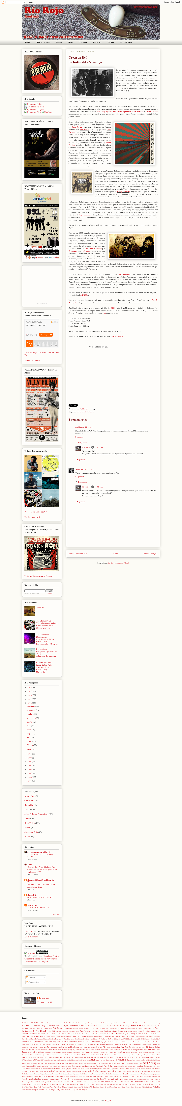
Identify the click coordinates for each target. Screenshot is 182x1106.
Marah (89, 1060)
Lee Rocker (105, 1055)
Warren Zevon (104, 1087)
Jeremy (82, 1050)
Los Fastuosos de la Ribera (80, 1057)
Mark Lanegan (96, 1060)
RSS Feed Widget (42, 304)
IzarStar (120, 1046)
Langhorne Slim (45, 1055)
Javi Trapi (69, 1050)
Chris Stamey (47, 1034)
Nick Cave (29, 1066)
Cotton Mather (111, 1034)
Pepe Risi (152, 1066)
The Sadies (70, 1084)
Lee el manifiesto (31, 936)
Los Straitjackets (132, 1057)
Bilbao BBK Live (138, 1025)
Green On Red (82, 411)
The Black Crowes (67, 1079)
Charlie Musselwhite (110, 1031)
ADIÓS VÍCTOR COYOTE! (38, 907)
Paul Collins (128, 1066)
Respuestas (82, 442)
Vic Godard (84, 1087)
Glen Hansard (46, 1044)
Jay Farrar (76, 1049)
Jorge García (80, 469)
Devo (23, 1039)
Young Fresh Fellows (63, 1089)
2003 (30, 781)
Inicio (27, 42)
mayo (29, 733)
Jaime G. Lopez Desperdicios (36, 814)
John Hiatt (143, 1049)
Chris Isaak (156, 1031)
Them (27, 1087)
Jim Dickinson (124, 274)
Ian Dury (47, 1047)
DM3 (153, 1034)
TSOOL (128, 1076)
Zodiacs (78, 1089)
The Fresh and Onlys (140, 1079)
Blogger (108, 1100)
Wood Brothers (26, 1090)
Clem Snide (82, 1034)
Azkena (25, 1025)
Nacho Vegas (131, 1063)
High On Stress (143, 1044)
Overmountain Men (78, 1066)
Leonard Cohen (114, 1055)
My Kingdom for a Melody (39, 851)
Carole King (90, 1031)
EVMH (125, 1039)
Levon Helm (123, 1055)
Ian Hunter (54, 1047)
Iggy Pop (61, 1047)
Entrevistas (97, 42)
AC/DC (32, 1023)
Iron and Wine (101, 1047)
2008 (30, 761)
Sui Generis (86, 1076)
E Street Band (118, 1039)
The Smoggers (96, 1084)
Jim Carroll (109, 1050)
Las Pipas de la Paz (63, 1055)
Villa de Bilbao (126, 42)
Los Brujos (31, 1057)
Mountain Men (60, 1063)
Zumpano (84, 1090)
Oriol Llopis (67, 1066)
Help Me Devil (133, 1044)
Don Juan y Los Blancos (90, 1039)
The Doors (100, 1079)
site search (28, 593)
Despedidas (28, 805)
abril (29, 737)
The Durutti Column (127, 1079)
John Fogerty (135, 1049)
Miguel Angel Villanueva (30, 1063)
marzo (29, 741)
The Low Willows (136, 1082)
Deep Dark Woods (146, 1036)
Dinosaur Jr (59, 1039)
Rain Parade (137, 111)
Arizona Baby (154, 1022)
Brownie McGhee (148, 1028)
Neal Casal (138, 1063)
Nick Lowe (37, 1066)
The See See (87, 1084)
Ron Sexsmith (83, 1071)
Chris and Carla (57, 1034)
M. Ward (37, 1060)
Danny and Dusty (61, 1036)
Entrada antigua (150, 553)
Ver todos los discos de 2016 (35, 511)
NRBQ (124, 1063)
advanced (50, 593)
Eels (129, 1039)
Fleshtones (96, 1041)
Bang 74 (44, 1026)
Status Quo (25, 1076)
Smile (108, 1074)
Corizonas (103, 1034)
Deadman (138, 1036)
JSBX (148, 1047)
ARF (112, 307)
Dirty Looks (70, 1039)
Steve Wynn (77, 126)
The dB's (151, 1084)
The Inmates (83, 1082)
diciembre (31, 706)
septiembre (31, 718)
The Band (35, 1079)
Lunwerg (31, 1060)
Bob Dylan (57, 1028)
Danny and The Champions (78, 1036)
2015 (30, 691)
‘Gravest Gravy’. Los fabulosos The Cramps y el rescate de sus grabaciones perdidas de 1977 (42, 869)
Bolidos (80, 1028)
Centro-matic (98, 1031)
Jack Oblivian (26, 1049)
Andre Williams (122, 1023)
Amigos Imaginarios (89, 1023)
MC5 (42, 1060)
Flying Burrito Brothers (108, 1042)
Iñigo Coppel (129, 1047)
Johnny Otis (48, 1052)
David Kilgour (114, 1036)
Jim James (116, 1050)
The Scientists (78, 1084)
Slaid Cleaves (84, 1074)
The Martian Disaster (150, 1082)
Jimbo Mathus (125, 1049)
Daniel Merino (40, 1036)
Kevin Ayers (130, 1052)
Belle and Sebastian (100, 1026)
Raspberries (98, 1069)
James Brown (43, 1050)
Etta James (30, 1042)
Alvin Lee (79, 1023)
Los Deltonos (57, 1057)
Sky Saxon (76, 1074)
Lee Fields (82, 1055)
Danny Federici (51, 1036)
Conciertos (83, 42)
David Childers (103, 1036)
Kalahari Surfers (100, 1052)
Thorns (31, 1087)
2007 (30, 765)
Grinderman (93, 1044)
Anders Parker (101, 1023)
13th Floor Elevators (93, 248)
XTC (43, 1090)
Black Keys (36, 1028)
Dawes (123, 1036)
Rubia (90, 1071)
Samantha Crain (147, 1071)
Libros (27, 818)
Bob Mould (67, 1028)
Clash (76, 1034)
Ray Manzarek (85, 214)
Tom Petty (38, 1087)
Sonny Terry (140, 1074)
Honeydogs (151, 1044)
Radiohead (81, 1069)
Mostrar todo (55, 914)
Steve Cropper (33, 1076)
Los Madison (94, 1057)
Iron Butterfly (92, 1047)
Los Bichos (153, 1055)
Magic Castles (48, 1060)
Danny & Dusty (123, 191)
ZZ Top (72, 1089)
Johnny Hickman (38, 1052)
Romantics (75, 1071)
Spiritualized (148, 1074)
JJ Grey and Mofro (139, 1047)
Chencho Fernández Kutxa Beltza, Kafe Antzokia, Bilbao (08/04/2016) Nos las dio (44, 667)
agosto (30, 721)
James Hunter (52, 1049)
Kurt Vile (29, 1055)
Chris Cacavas (148, 1031)
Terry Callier (135, 1076)
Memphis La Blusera (153, 1060)
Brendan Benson (119, 1028)
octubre (30, 714)
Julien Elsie (76, 1052)
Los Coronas (48, 1057)
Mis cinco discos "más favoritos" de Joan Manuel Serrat (41, 885)
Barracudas (51, 1026)
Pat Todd (93, 1066)
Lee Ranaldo (97, 1055)
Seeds (60, 1074)
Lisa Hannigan (139, 1055)
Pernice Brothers (35, 1069)
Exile (29, 864)
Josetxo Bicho (68, 1052)
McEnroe (144, 1060)
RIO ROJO (28, 931)
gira (104, 313)
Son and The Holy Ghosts (126, 1073)
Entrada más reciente (78, 553)
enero (29, 749)
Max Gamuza (136, 1060)
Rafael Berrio (89, 1068)
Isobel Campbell (111, 1047)
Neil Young (86, 251)
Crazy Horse (135, 1033)
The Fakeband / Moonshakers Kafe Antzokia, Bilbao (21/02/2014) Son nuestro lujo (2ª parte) (47, 639)
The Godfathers (52, 1082)
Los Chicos (39, 1057)
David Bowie (93, 1036)
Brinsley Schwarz (137, 1028)
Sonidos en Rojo (31, 832)
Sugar (80, 1076)
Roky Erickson (66, 1071)
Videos (27, 836)
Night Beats (44, 1066)
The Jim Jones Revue (105, 1081)
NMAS (118, 1063)
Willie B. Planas (147, 1087)
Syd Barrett (122, 1076)
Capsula (83, 1031)
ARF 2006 (84, 294)
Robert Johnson (38, 1071)
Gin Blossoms (37, 1044)
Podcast (59, 42)
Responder (79, 437)
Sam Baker (138, 1071)
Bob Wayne (74, 1028)
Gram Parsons (75, 1044)
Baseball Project (62, 1025)
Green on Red (152, 111)
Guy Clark (113, 1044)
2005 (30, 773)
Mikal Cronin (42, 1063)
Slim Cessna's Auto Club (97, 1074)
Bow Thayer (109, 1028)
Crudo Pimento (146, 1034)
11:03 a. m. (99, 447)
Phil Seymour (45, 1069)
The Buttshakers (78, 1079)
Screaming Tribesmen (51, 1074)
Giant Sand (29, 1044)
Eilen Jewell (135, 1039)
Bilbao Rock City (152, 1026)
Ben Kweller (118, 1026)
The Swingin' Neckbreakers (119, 1084)
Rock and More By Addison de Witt (40, 881)
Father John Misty (50, 1042)
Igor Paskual (83, 1047)
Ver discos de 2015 (32, 517)
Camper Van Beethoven (63, 1031)
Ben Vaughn (126, 1026)
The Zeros (145, 1084)
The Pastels (53, 1084)
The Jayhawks (92, 1082)
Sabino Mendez (121, 1071)
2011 (30, 753)
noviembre (31, 710)
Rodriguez (59, 1071)
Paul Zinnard (144, 1066)
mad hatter (79, 427)
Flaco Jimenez (87, 1042)
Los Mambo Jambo (107, 1057)
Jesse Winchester (91, 1049)
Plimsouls (52, 1068)
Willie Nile (156, 1087)
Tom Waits (54, 1087)
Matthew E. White (116, 1060)
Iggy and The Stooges (72, 1047)
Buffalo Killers (39, 1031)
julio (29, 725)
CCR (53, 1031)
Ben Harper (110, 1026)
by (35, 593)
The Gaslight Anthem (29, 1082)
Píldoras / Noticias (43, 42)
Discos (70, 42)
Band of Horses (35, 1025)
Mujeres (75, 1063)
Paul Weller (136, 1066)
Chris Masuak (27, 1034)
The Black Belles (55, 1079)
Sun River (93, 1076)
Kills (144, 1052)
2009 (30, 757)
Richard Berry (150, 1069)
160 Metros (26, 1023)
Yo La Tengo (50, 1089)
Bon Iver (86, 1028)
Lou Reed (150, 1057)
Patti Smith (100, 1066)
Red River (84, 408)
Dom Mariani (79, 1039)
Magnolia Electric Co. (59, 1060)
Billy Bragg (29, 1028)
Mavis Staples (127, 1060)
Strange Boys (61, 1076)
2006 (30, 769)
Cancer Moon (75, 1031)
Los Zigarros (142, 1057)
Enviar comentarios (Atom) (118, 563)
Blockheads (44, 1028)
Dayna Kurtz (130, 1036)
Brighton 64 (128, 1028)
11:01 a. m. (89, 427)
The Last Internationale (122, 1082)
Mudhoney (69, 1063)
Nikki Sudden (53, 1066)
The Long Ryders (104, 111)
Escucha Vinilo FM (32, 360)
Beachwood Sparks (76, 1025)
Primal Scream (60, 1069)
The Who (138, 1084)
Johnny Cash (27, 1052)
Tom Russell (46, 1087)
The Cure (86, 1079)
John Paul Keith (154, 1049)
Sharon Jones (67, 1074)
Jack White (35, 1050)
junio (29, 729)
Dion (65, 1039)
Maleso (84, 1060)
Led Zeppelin (74, 1055)
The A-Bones (153, 1076)
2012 (30, 703)
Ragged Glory (33, 894)
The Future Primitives (153, 1079)
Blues (50, 1028)
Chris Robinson (37, 1034)
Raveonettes (106, 1069)
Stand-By (40, 607)
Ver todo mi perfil (44, 1002)
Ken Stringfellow (119, 1052)
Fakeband (39, 1041)
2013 (30, 699)
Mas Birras (106, 1060)
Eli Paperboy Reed (149, 1039)
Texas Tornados (143, 1076)
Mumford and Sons (84, 1063)
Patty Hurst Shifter (118, 1066)
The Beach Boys (44, 1079)
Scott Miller (30, 1074)
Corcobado (96, 1034)
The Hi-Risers (62, 1082)
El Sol (141, 1039)
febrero (30, 745)
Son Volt (113, 1074)
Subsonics (75, 1076)
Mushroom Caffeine (96, 1063)
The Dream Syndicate (122, 111)
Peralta (27, 1068)
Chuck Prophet (68, 1033)
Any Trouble (145, 1023)
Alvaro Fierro (30, 796)
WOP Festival (94, 1087)
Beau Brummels (89, 1026)
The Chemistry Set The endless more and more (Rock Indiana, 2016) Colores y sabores (47, 624)
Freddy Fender (133, 1042)
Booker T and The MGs (97, 1028)
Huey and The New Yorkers (34, 1047)
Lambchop (36, 1055)
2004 (30, 777)
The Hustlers (73, 1081)
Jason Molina (62, 1050)
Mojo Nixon (51, 1063)
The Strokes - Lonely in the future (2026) (40, 855)
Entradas (31, 977)
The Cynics (93, 1079)
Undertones (77, 1087)
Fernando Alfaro (62, 1042)
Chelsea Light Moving (125, 1031)
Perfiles (111, 42)
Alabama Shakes (40, 1023)
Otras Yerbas (29, 823)
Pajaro (87, 1066)
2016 (30, 687)
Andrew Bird (132, 1023)
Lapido (53, 1054)
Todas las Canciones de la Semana (38, 575)
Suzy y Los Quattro (102, 1076)
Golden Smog (55, 1044)
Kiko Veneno (138, 1052)
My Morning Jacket (108, 1063)
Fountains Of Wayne (122, 1042)
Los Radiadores (121, 1057)
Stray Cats (69, 1076)
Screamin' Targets (39, 1074)
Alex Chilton (65, 1023)
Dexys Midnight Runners (34, 1039)
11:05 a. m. (99, 486)
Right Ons (30, 1071)
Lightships (131, 1055)
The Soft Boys (105, 1084)
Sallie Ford (130, 1071)
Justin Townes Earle (88, 1052)
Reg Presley (132, 1069)
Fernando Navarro (75, 1041)
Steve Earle (42, 1076)
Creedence (73, 251)
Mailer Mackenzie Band (74, 1060)
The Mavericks (35, 1084)
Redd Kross (124, 1068)
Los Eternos (66, 1057)
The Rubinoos (62, 1084)
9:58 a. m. (90, 469)
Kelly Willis (109, 1052)
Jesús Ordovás (101, 1050)
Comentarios (33, 982)
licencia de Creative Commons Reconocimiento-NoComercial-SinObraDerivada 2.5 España (41, 959)
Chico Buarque (137, 1031)
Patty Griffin (108, 1066)
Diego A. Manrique (49, 1039)
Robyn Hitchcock (49, 1071)
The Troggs (132, 1084)
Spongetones (156, 1074)
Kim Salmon (150, 1052)
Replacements (141, 1069)
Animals (138, 1023)
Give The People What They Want (40, 897)
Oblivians (61, 1066)
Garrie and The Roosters (145, 1042)
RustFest (96, 1071)
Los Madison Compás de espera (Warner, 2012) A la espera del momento (47, 652)
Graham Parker (65, 1044)
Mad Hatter (32, 905)
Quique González (71, 1068)
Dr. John (110, 1039)
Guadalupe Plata (103, 1044)
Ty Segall (70, 1087)
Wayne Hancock (114, 1087)
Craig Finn (126, 1034)
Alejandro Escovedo (53, 1023)
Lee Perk (90, 1055)
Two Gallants (62, 1087)
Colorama (89, 1034)
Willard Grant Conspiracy (133, 1087)
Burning (48, 1031)
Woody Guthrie (36, 1089)
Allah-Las (72, 1023)
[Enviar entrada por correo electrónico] (93, 408)
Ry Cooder (103, 1071)
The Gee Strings (41, 1082)
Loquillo (146, 1055)
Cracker (119, 1033)
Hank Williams (122, 1044)
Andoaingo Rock (111, 1023)
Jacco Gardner (155, 1047)
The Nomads (45, 1084)
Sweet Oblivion (113, 1076)
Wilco (122, 1087)
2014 (30, 695)
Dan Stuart (84, 129)
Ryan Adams (112, 1071)
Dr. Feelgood (103, 1039)
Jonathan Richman (58, 1052)
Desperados (156, 1036)
